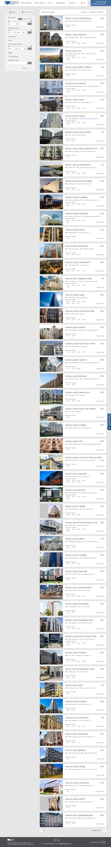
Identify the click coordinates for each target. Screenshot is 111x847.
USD (20, 19)
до (17, 24)
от (8, 24)
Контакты (72, 3)
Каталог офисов (39, 3)
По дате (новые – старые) (95, 12)
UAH (29, 19)
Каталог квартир (25, 3)
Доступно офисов (48, 12)
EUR (24, 19)
